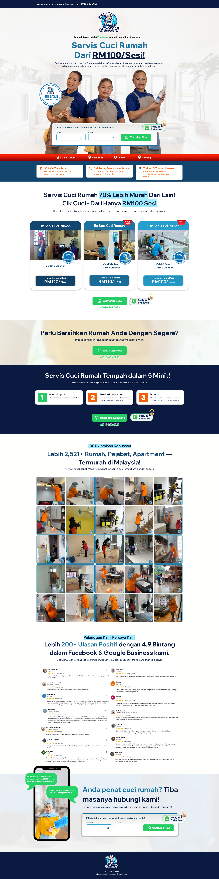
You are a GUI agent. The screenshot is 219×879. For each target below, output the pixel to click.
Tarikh (60, 132)
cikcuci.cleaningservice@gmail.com (111, 874)
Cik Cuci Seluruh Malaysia (50, 4)
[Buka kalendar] (81, 137)
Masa (90, 132)
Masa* (118, 823)
